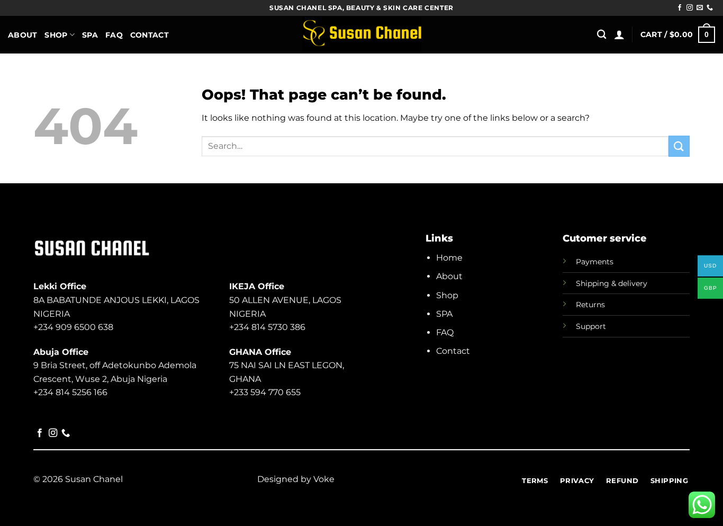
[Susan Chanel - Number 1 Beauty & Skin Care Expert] (361, 35)
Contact (149, 35)
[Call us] (710, 8)
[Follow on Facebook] (679, 8)
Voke (324, 479)
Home (449, 258)
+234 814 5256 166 (70, 392)
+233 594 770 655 (265, 392)
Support (591, 326)
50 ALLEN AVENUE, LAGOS (285, 300)
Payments (594, 261)
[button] (619, 34)
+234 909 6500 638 (73, 327)
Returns (590, 304)
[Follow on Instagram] (689, 8)
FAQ (114, 35)
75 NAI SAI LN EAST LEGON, (286, 365)
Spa (90, 35)
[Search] (601, 35)
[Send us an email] (700, 8)
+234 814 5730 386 (267, 327)
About (22, 35)
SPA (444, 314)
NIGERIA (247, 314)
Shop (55, 35)
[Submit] (679, 146)
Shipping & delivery (611, 283)
